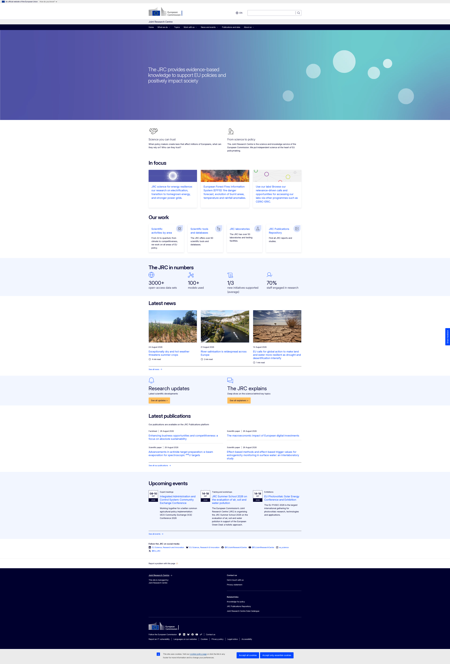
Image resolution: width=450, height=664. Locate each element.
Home (151, 27)
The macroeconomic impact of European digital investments (263, 435)
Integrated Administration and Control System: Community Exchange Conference (177, 499)
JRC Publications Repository (239, 606)
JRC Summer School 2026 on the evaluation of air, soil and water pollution (229, 499)
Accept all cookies (248, 655)
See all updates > (159, 400)
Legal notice (232, 639)
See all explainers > (239, 400)
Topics (177, 27)
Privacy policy (217, 639)
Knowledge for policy (236, 601)
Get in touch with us (235, 580)
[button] (163, 563)
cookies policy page (198, 654)
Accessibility (247, 639)
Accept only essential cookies (276, 655)
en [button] (240, 13)
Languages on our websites (185, 639)
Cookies (204, 639)
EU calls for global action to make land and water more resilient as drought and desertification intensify (277, 355)
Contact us (210, 634)
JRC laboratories (240, 228)
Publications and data (231, 27)
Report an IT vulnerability (159, 639)
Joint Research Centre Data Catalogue (243, 611)
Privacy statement (234, 584)
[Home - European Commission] (167, 11)
